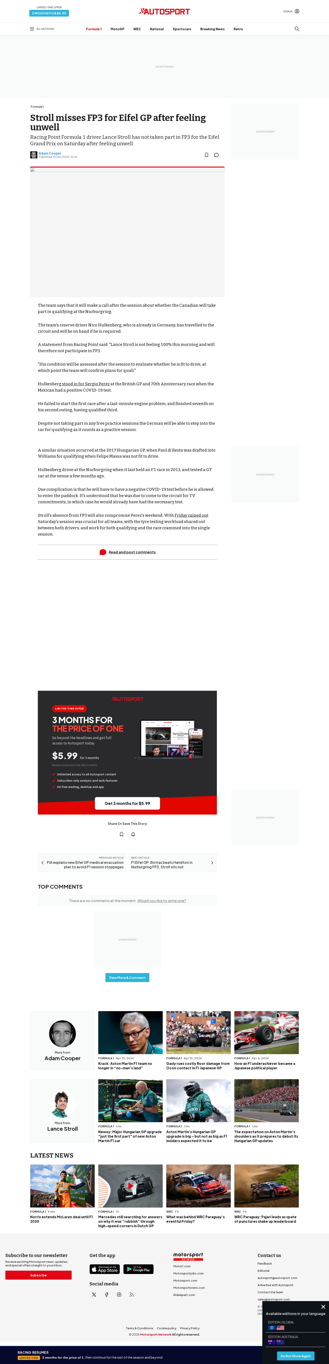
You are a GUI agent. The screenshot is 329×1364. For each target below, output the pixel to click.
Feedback (265, 1263)
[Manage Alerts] (133, 834)
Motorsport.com (185, 1280)
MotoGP (117, 29)
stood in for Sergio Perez (86, 384)
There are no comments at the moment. (127, 900)
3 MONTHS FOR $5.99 (49, 13)
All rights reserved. (186, 1334)
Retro (238, 29)
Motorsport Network (155, 1334)
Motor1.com (181, 1266)
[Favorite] (206, 154)
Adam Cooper (50, 153)
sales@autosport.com (274, 1299)
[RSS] (131, 1294)
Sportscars (182, 29)
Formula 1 (94, 29)
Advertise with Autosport (275, 1285)
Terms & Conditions (139, 1328)
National (157, 29)
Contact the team (270, 1292)
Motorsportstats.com (189, 1287)
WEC (137, 29)
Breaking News (212, 29)
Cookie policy (167, 1328)
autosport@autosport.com (277, 1278)
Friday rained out (191, 515)
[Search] (297, 28)
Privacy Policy (190, 1328)
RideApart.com (184, 1295)
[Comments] (217, 154)
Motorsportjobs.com (188, 1273)
